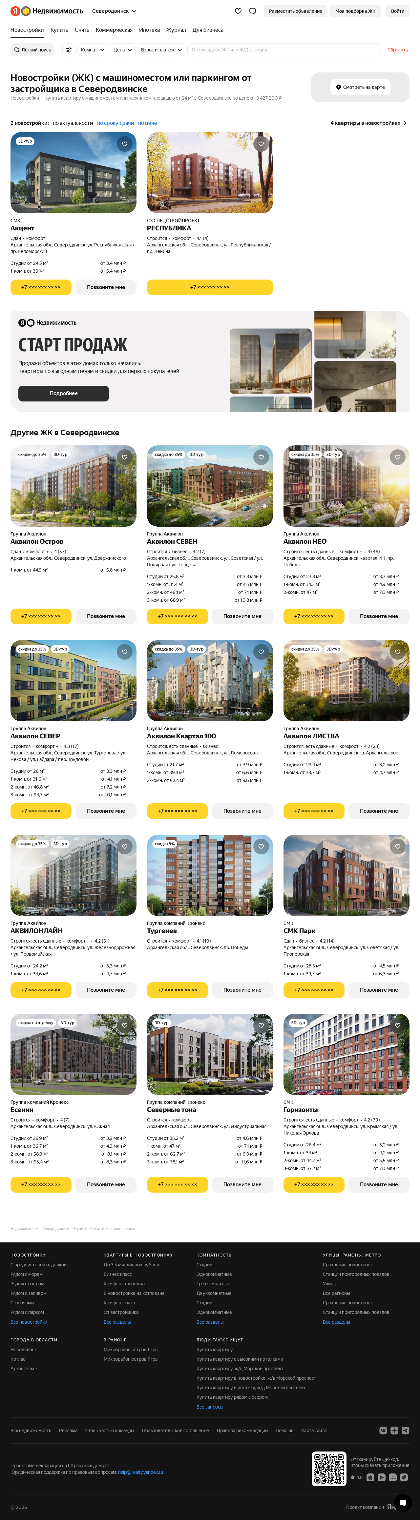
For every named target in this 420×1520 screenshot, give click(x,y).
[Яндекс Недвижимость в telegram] (406, 1430)
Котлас (17, 1359)
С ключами (22, 1302)
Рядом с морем (26, 1274)
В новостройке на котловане (134, 1293)
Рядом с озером (27, 1283)
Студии (204, 1264)
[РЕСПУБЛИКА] (210, 172)
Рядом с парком (27, 1312)
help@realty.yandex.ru (140, 1472)
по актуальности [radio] (73, 123)
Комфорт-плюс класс (126, 1283)
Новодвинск (23, 1349)
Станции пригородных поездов (356, 1274)
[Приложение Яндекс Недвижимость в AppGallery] (393, 1477)
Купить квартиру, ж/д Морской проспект (240, 1368)
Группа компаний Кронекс (176, 923)
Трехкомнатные (213, 1283)
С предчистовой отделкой (38, 1264)
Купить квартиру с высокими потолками (240, 1359)
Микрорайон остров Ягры (131, 1349)
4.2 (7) (199, 551)
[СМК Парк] (347, 875)
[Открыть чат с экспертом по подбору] (403, 1503)
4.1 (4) (203, 238)
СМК (15, 220)
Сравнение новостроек (348, 1264)
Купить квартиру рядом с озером (232, 1397)
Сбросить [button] (398, 49)
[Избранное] (238, 11)
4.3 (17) (71, 746)
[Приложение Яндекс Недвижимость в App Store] (370, 1477)
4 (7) (65, 1119)
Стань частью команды (109, 1430)
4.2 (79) (372, 1119)
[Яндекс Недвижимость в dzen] (394, 1430)
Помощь (284, 1430)
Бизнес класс (118, 1274)
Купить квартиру (215, 1349)
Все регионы (336, 1293)
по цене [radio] (147, 123)
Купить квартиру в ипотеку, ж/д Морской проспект (251, 1387)
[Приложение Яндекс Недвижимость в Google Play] (382, 1477)
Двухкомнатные (214, 1293)
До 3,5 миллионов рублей (131, 1264)
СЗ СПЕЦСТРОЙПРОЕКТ (173, 220)
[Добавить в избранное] (125, 144)
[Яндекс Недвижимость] (46, 11)
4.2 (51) (102, 941)
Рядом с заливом (28, 1293)
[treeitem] (28, 30)
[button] (253, 11)
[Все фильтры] (68, 49)
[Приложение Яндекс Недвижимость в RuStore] (404, 1477)
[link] (398, 11)
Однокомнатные (214, 1274)
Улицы (330, 1283)
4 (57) (60, 551)
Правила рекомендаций (242, 1430)
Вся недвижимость (30, 1430)
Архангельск (24, 1368)
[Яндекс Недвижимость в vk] (383, 1430)
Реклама (68, 1430)
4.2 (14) (327, 941)
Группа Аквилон (28, 533)
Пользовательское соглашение (175, 1430)
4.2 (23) (372, 746)
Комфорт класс (120, 1302)
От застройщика (121, 1312)
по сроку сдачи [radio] (115, 123)
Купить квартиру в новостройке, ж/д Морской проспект (256, 1378)
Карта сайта (313, 1430)
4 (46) (374, 551)
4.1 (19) (204, 941)
